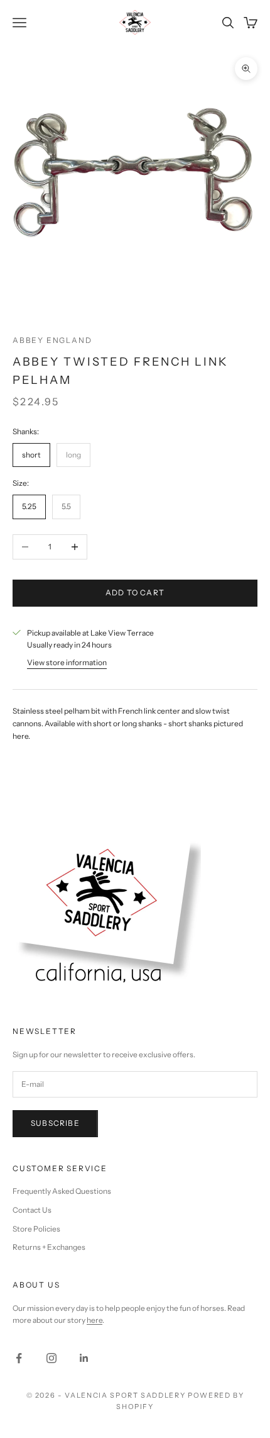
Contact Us (32, 1210)
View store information (67, 662)
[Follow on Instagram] (51, 1358)
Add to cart (135, 592)
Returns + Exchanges (49, 1247)
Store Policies (36, 1228)
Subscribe (55, 1123)
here (94, 1320)
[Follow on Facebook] (19, 1358)
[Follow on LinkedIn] (84, 1358)
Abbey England (52, 340)
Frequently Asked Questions (62, 1191)
